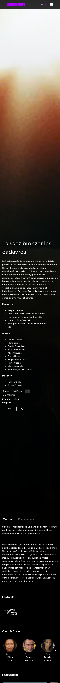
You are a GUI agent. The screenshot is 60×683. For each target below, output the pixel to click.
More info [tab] (8, 519)
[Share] (22, 409)
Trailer (10, 408)
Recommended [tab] (27, 519)
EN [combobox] (42, 4)
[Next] (55, 650)
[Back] (4, 13)
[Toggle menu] (51, 4)
